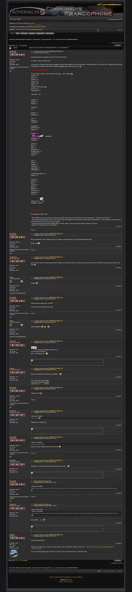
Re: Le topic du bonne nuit (42, 481)
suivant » (121, 43)
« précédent (114, 43)
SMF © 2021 (59, 577)
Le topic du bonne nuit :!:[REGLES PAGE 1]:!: (48, 51)
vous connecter (19, 23)
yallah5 (12, 535)
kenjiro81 (13, 341)
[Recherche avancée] (98, 30)
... (19, 45)
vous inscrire (30, 23)
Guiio (11, 277)
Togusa (12, 368)
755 (21, 45)
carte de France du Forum (35, 29)
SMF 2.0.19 (52, 577)
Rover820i (13, 51)
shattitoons (13, 257)
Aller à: (99, 571)
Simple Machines (67, 577)
